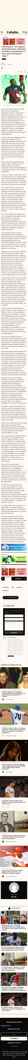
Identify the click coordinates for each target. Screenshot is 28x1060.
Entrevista (5, 590)
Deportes (19, 587)
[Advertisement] (14, 15)
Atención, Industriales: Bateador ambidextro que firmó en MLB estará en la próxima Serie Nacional (14, 989)
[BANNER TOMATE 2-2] (14, 41)
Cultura (7, 762)
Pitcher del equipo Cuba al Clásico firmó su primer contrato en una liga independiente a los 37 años (13, 948)
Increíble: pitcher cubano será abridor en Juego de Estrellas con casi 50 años (13, 802)
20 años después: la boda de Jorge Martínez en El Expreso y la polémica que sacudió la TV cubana (13, 694)
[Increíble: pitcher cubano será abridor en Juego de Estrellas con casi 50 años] (14, 786)
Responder (10, 656)
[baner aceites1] (14, 559)
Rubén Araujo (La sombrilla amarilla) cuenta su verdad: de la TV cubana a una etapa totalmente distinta (14, 928)
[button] (2, 32)
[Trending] (25, 741)
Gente (19, 762)
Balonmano (5, 587)
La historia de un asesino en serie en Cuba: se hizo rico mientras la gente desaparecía (13, 837)
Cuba (12, 587)
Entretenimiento (14, 762)
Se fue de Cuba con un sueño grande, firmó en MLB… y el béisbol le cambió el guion (12, 871)
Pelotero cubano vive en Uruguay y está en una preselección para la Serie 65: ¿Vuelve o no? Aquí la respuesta (14, 730)
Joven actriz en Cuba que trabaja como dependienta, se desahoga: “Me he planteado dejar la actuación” (14, 767)
